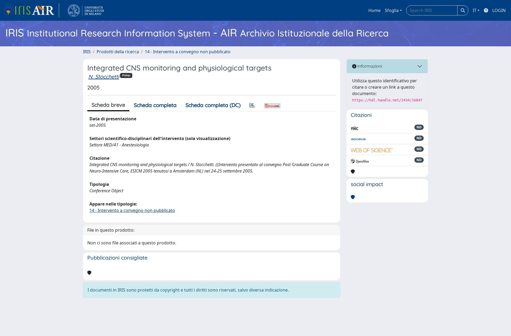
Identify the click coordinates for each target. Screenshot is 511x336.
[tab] (252, 105)
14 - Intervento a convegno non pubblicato (187, 52)
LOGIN (499, 10)
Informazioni (369, 66)
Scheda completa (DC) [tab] (213, 105)
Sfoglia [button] (392, 10)
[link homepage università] (85, 10)
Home (374, 10)
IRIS (87, 52)
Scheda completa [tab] (155, 105)
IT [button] (474, 10)
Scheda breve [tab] (108, 104)
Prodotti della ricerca (118, 52)
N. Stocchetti (103, 76)
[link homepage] (31, 10)
